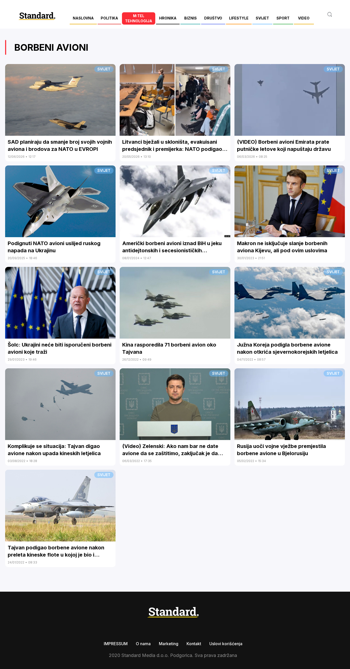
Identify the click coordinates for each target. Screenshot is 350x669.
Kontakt (194, 643)
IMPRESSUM (116, 643)
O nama (143, 643)
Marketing (168, 643)
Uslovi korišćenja (225, 643)
